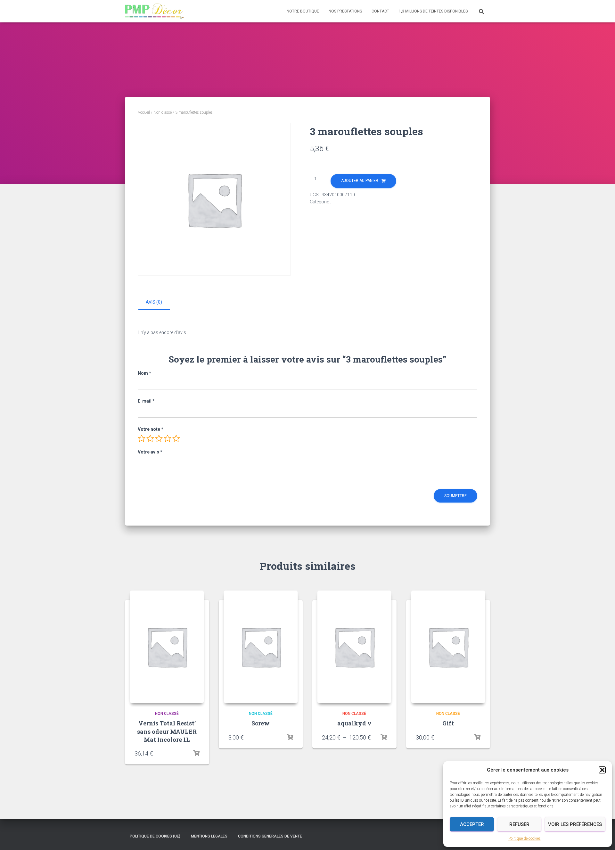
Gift (448, 723)
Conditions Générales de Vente (270, 836)
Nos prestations (345, 11)
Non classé (162, 112)
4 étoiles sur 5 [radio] (167, 438)
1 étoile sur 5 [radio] (141, 438)
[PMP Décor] (154, 11)
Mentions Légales (209, 836)
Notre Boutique (303, 11)
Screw (260, 723)
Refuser (519, 824)
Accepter (472, 824)
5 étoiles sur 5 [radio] (176, 438)
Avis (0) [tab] (154, 302)
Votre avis (150, 451)
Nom (144, 373)
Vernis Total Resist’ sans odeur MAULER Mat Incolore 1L (167, 731)
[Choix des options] (384, 737)
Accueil (144, 112)
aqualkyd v (354, 723)
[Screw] (261, 646)
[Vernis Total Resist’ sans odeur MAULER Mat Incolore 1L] (167, 646)
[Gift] (448, 646)
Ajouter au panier (359, 180)
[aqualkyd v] (354, 646)
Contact (380, 11)
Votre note (150, 429)
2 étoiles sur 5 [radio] (150, 438)
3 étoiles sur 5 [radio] (159, 438)
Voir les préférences (575, 824)
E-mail (146, 401)
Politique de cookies (524, 838)
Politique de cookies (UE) (155, 836)
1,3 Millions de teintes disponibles (433, 11)
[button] (602, 770)
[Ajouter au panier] (196, 753)
